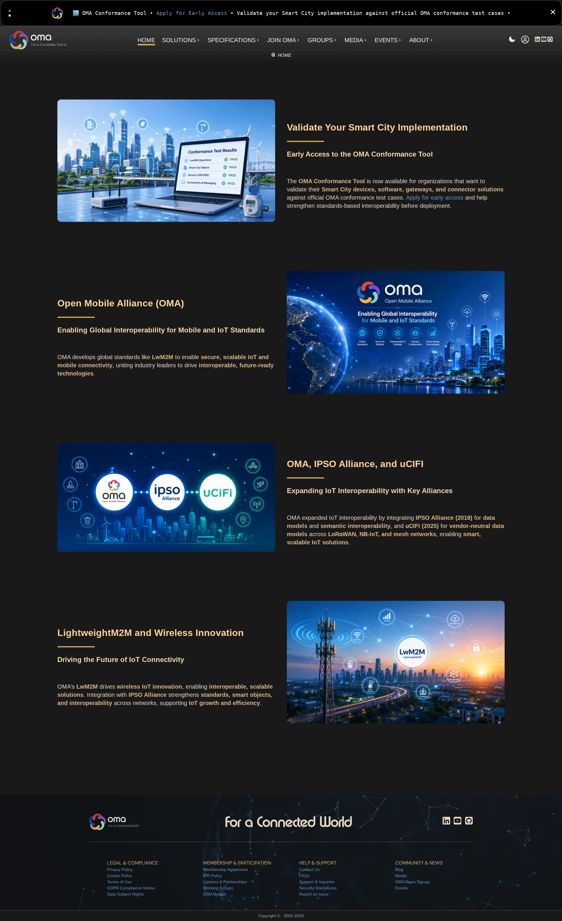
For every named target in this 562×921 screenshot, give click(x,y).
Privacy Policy (120, 869)
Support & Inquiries (317, 881)
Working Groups (218, 888)
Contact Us (309, 869)
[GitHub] (550, 40)
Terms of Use (119, 881)
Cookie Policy (119, 875)
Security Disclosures (318, 888)
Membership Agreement (225, 869)
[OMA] (38, 40)
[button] (525, 40)
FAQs (304, 875)
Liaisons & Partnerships (225, 881)
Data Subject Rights (125, 894)
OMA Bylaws (214, 894)
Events (401, 888)
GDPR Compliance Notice (131, 888)
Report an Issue (314, 894)
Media (401, 875)
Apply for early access (434, 197)
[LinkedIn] (537, 40)
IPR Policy (212, 875)
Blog (399, 869)
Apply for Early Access (191, 13)
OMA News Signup (412, 881)
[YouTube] (543, 40)
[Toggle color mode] (512, 40)
